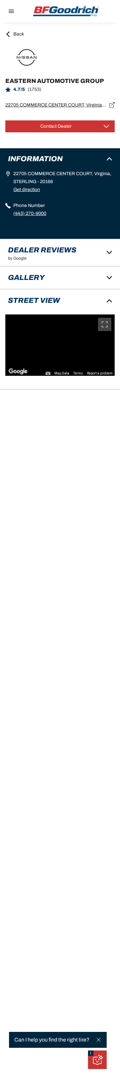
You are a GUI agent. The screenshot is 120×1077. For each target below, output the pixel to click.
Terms (78, 373)
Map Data (61, 373)
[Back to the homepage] (66, 11)
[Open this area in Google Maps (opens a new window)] (18, 371)
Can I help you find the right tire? (51, 1040)
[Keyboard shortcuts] (48, 373)
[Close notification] (98, 1039)
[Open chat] (97, 1059)
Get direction (26, 189)
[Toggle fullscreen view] (104, 324)
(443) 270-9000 (29, 213)
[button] (90, 1053)
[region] (60, 345)
